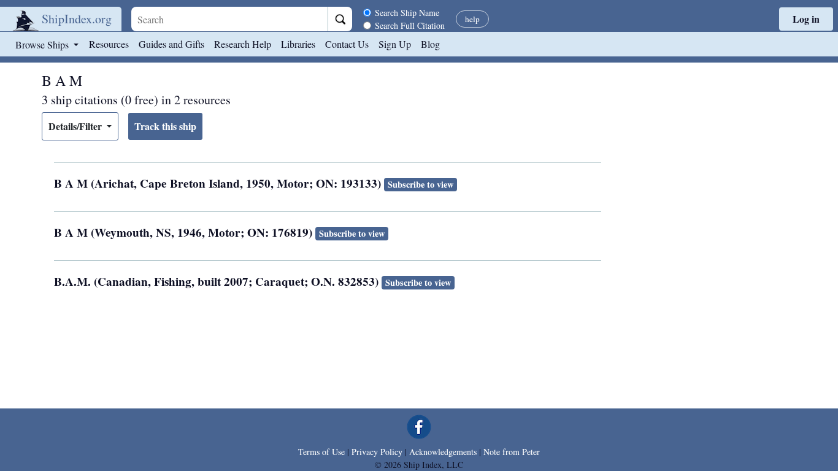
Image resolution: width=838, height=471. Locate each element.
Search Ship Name (407, 12)
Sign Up (395, 43)
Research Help (242, 43)
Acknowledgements (443, 452)
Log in (806, 19)
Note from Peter (511, 452)
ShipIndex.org (77, 18)
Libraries (298, 43)
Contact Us (347, 43)
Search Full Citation (410, 25)
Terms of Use (321, 452)
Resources (109, 43)
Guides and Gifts (171, 43)
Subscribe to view (420, 184)
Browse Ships (43, 44)
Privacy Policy (377, 452)
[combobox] (229, 19)
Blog (430, 43)
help (472, 19)
